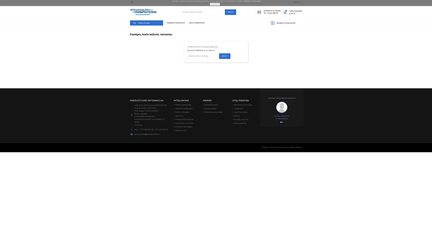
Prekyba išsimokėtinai (184, 119)
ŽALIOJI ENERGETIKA (197, 23)
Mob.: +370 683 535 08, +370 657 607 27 (151, 130)
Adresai (237, 116)
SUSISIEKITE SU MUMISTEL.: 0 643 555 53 (272, 12)
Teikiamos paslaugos (184, 109)
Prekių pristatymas (183, 105)
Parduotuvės (180, 130)
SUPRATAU (215, 4)
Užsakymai (238, 109)
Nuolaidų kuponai (241, 119)
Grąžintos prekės (241, 112)
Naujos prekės (210, 109)
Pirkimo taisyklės (182, 112)
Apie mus (179, 116)
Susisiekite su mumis (184, 123)
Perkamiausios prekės (214, 112)
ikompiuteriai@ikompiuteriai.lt (146, 134)
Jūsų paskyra (240, 100)
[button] (146, 23)
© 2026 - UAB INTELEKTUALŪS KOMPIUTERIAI (282, 147)
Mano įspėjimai (240, 123)
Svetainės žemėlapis (183, 127)
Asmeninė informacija (243, 105)
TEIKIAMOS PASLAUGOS (175, 23)
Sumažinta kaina (211, 105)
